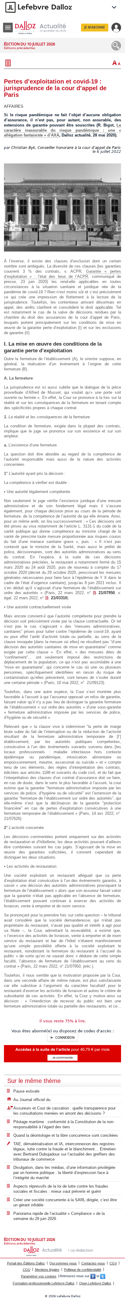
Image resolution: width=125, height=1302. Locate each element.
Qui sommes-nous (63, 1263)
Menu (8, 27)
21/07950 (107, 592)
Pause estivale (26, 1091)
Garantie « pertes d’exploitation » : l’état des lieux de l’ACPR (62, 274)
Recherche (116, 46)
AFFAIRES (13, 106)
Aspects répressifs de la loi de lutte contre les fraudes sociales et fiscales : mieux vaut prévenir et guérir (60, 1189)
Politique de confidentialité (82, 1269)
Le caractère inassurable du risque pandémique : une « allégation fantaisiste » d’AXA (62, 130)
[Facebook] (93, 1276)
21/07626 (12, 818)
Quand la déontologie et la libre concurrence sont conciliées (65, 1135)
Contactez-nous (93, 1263)
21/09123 (95, 682)
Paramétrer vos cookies (38, 1276)
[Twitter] (102, 1276)
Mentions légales (47, 1269)
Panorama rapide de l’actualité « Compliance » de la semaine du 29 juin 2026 (59, 1216)
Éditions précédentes (19, 48)
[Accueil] (45, 28)
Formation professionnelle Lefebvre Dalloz (44, 1283)
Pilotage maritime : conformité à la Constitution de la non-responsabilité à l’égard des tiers (63, 1124)
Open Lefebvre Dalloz (95, 1283)
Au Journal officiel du (31, 1099)
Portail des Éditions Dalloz (26, 1263)
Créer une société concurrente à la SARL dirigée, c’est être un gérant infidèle (65, 1202)
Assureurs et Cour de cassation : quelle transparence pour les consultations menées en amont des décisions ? (64, 1111)
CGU (26, 1269)
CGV (113, 1263)
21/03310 (59, 598)
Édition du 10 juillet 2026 (29, 44)
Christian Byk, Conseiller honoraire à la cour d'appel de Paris (65, 148)
